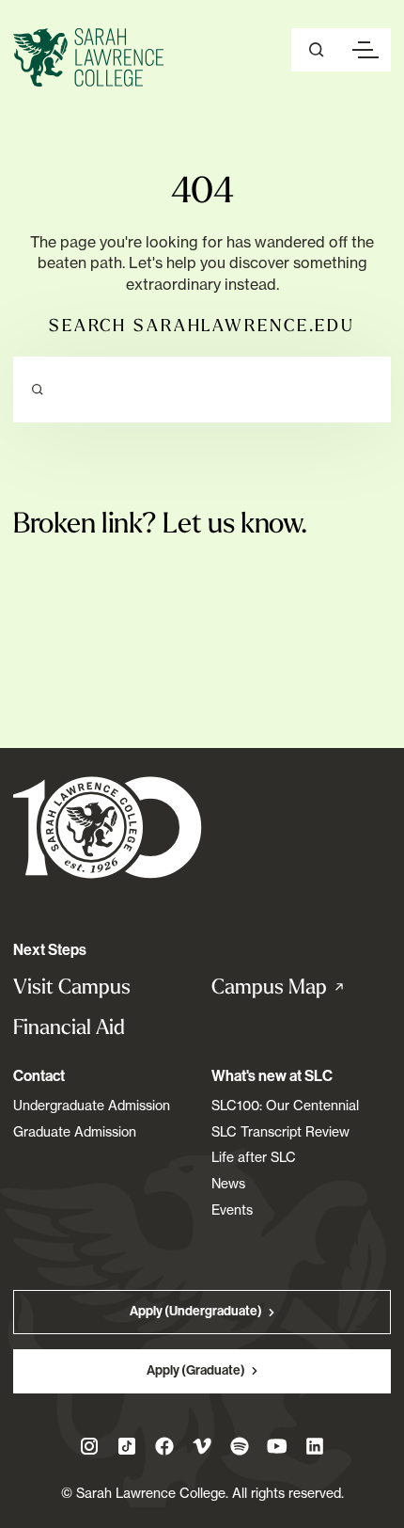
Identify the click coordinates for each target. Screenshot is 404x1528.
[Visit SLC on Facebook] (164, 1446)
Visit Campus (72, 986)
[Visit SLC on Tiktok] (127, 1446)
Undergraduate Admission (91, 1105)
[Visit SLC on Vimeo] (202, 1446)
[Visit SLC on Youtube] (277, 1446)
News (228, 1183)
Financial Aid (69, 1027)
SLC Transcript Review (280, 1131)
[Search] (37, 389)
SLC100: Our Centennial (285, 1105)
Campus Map (297, 987)
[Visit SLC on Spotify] (239, 1446)
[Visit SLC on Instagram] (89, 1446)
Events (232, 1210)
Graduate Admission (74, 1131)
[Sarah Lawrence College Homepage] (107, 826)
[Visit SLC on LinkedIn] (314, 1446)
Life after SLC (253, 1157)
